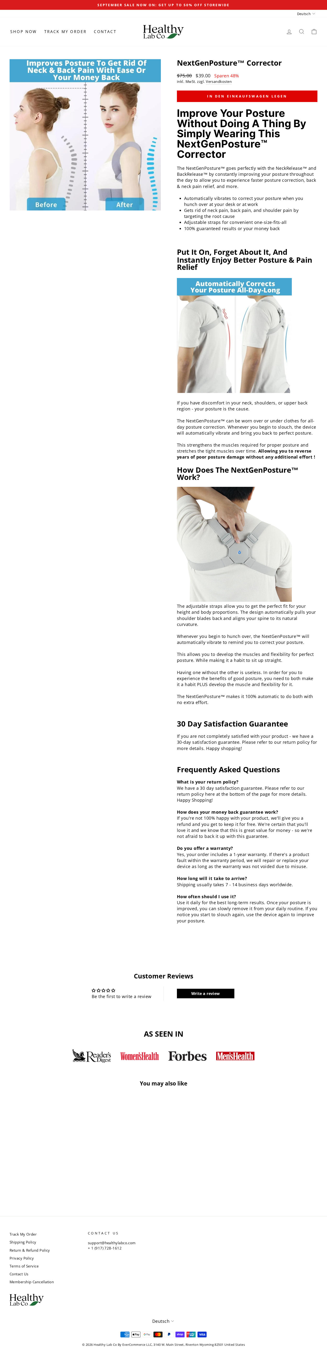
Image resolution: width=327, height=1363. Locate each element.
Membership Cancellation (32, 1281)
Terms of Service (24, 1266)
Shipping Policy (23, 1242)
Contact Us (19, 1274)
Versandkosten (219, 81)
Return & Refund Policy (30, 1250)
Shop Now (23, 31)
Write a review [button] (205, 993)
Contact (105, 31)
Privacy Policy (22, 1258)
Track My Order (65, 31)
